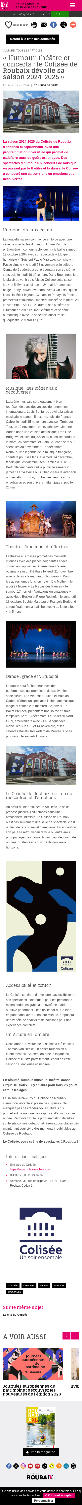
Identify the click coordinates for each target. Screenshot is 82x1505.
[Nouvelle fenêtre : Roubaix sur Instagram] (23, 1466)
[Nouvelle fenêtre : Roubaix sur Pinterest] (37, 1466)
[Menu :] (72, 5)
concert (28, 1285)
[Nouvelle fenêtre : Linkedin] (66, 1466)
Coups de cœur (20, 25)
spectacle (14, 1292)
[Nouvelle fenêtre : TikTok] (44, 1466)
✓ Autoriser (60, 14)
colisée (13, 1285)
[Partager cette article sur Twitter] (63, 25)
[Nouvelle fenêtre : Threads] (73, 1466)
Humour (59, 1285)
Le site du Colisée (15, 1314)
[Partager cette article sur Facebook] (53, 25)
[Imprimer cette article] (34, 25)
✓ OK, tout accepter (59, 1495)
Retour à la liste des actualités (32, 39)
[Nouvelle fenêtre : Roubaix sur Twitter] (16, 1466)
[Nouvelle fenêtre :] (30, 1466)
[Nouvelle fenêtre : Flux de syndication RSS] (59, 1466)
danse (44, 1285)
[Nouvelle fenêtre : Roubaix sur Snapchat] (52, 1466)
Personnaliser (43, 1500)
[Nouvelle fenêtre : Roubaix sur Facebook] (9, 1466)
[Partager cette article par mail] (44, 24)
